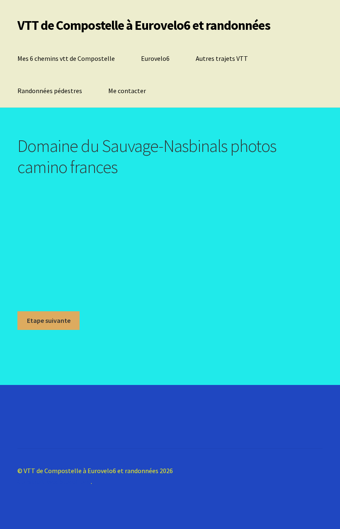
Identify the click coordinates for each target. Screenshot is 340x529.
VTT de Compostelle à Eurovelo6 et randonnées (143, 25)
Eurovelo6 (155, 58)
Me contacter (127, 91)
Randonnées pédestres (49, 91)
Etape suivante (48, 320)
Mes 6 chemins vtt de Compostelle (66, 58)
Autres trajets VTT (222, 58)
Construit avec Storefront (54, 481)
